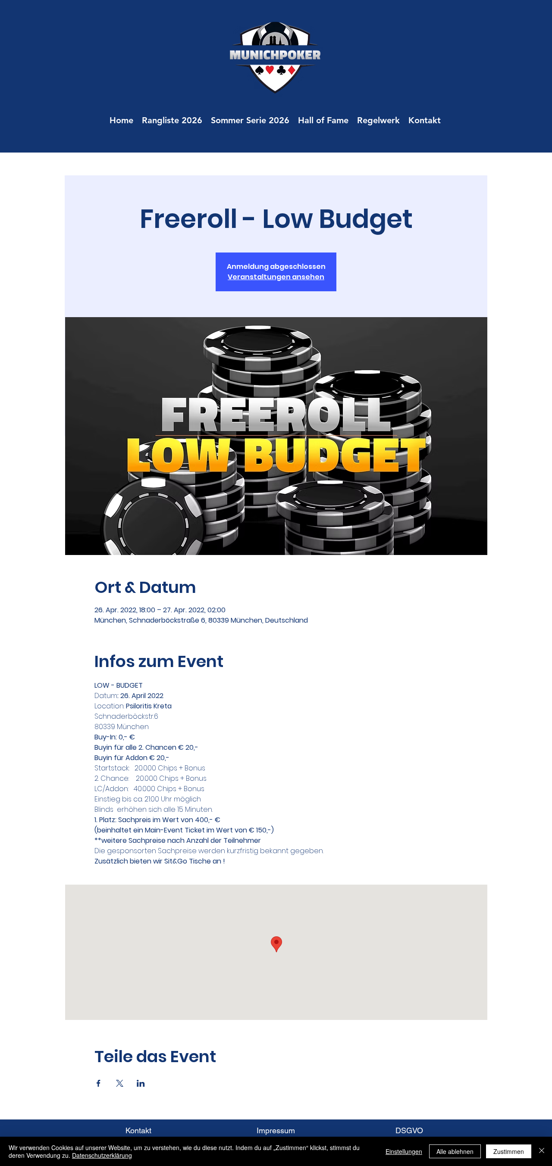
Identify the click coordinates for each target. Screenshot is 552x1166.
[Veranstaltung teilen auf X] (120, 1083)
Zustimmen (508, 1151)
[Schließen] (541, 1151)
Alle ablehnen (455, 1151)
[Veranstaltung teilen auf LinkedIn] (141, 1083)
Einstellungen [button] (404, 1151)
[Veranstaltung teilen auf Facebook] (98, 1083)
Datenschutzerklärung (102, 1155)
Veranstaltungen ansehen (276, 277)
